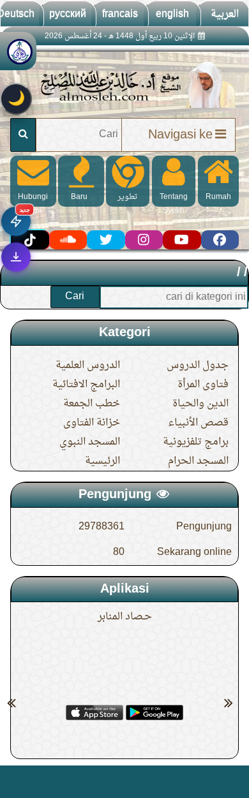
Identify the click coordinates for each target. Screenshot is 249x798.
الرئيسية (102, 461)
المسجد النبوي (89, 442)
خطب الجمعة (91, 403)
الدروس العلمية (88, 365)
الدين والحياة (200, 403)
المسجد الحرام (198, 461)
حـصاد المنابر (125, 616)
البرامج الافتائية (86, 384)
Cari (74, 296)
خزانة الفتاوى (91, 422)
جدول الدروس (198, 365)
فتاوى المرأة (203, 384)
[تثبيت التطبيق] (16, 257)
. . (15, 782)
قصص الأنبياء (198, 422)
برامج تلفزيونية (196, 442)
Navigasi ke (180, 135)
